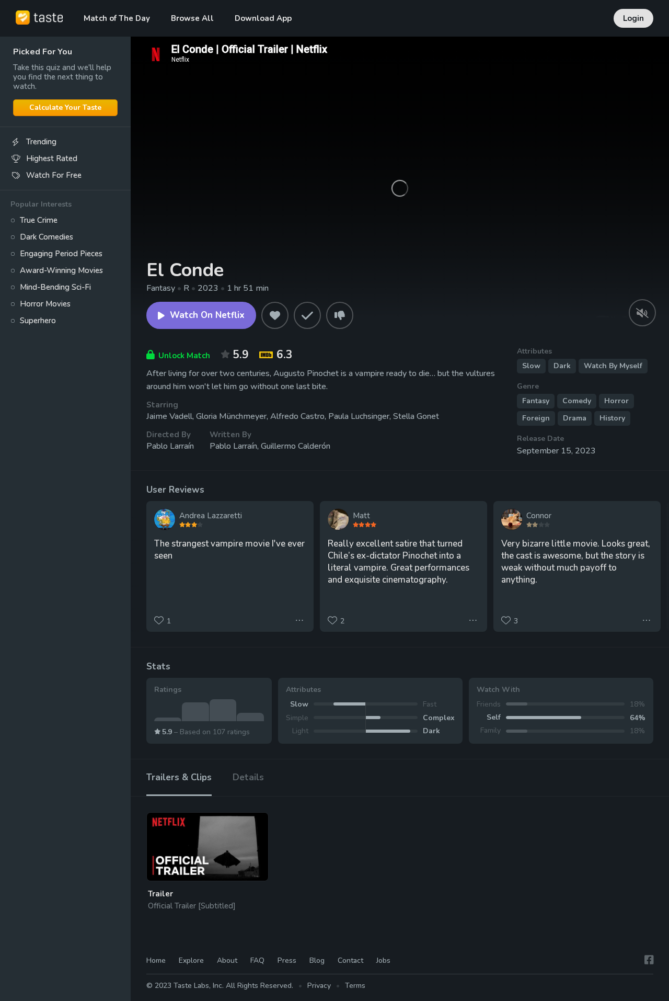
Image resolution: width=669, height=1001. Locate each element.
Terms (355, 986)
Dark (562, 366)
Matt (361, 515)
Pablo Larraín (170, 446)
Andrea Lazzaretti (210, 515)
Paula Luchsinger (358, 416)
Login (633, 18)
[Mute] (642, 312)
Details (248, 777)
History (612, 418)
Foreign (536, 418)
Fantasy (535, 401)
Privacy (319, 986)
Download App (263, 18)
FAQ (257, 960)
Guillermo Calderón (295, 446)
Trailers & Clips (179, 777)
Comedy (576, 401)
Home (156, 960)
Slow (531, 366)
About (227, 960)
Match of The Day (117, 18)
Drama (574, 418)
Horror (616, 401)
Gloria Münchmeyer (231, 416)
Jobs (383, 960)
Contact (350, 960)
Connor (538, 515)
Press (287, 960)
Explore (191, 960)
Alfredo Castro (297, 416)
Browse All (192, 18)
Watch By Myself (613, 366)
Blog (317, 960)
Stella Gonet (416, 416)
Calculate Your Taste (65, 107)
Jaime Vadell (169, 416)
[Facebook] (649, 960)
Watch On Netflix (207, 315)
